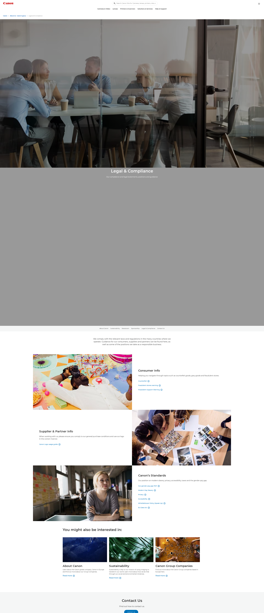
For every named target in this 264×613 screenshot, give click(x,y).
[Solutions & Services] (153, 9)
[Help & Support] (167, 9)
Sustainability (115, 328)
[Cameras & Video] (111, 9)
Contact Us (160, 328)
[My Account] (259, 3)
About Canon (104, 328)
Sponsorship (135, 328)
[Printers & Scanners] (136, 9)
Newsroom (125, 328)
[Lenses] (118, 9)
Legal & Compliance (148, 328)
